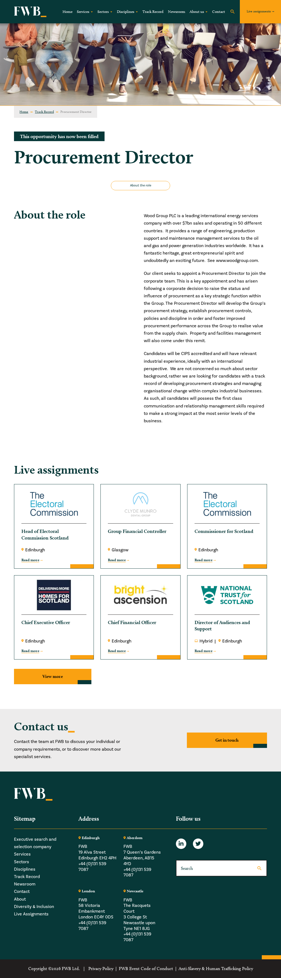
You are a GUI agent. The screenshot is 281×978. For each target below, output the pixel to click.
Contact (218, 11)
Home (67, 11)
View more (53, 676)
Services (83, 11)
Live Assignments (31, 914)
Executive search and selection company (35, 843)
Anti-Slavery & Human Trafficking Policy (216, 968)
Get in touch (226, 740)
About (20, 899)
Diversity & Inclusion (34, 906)
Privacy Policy (100, 968)
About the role (140, 185)
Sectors (103, 11)
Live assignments (259, 11)
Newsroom (176, 11)
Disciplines (125, 11)
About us (197, 11)
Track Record (153, 11)
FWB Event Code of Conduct (146, 968)
